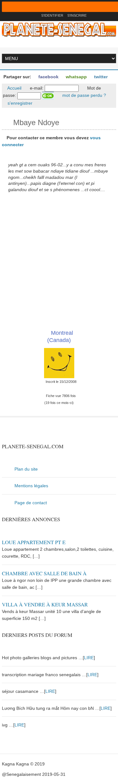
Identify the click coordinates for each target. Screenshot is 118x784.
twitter (100, 76)
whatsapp (76, 76)
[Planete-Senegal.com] (59, 29)
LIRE (89, 657)
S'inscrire (77, 15)
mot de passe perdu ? (83, 95)
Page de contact (30, 502)
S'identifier (52, 15)
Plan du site (26, 469)
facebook (48, 76)
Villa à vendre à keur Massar (45, 604)
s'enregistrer (19, 103)
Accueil (13, 88)
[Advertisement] (59, 261)
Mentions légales (31, 485)
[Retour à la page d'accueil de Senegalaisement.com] (34, 15)
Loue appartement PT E (33, 542)
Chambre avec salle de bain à (44, 573)
